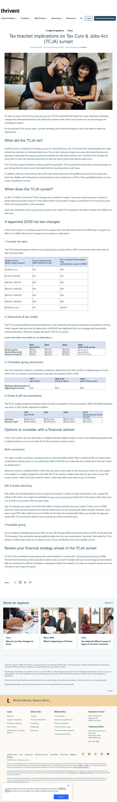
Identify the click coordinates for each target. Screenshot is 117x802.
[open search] (81, 18)
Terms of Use (64, 754)
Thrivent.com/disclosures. (81, 767)
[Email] (25, 582)
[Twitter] (15, 582)
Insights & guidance (55, 31)
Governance (29, 754)
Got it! (61, 797)
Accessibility (54, 754)
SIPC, (87, 765)
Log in (89, 18)
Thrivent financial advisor (88, 556)
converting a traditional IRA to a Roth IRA (42, 458)
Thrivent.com (74, 773)
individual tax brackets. (54, 249)
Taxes (70, 31)
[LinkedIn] (20, 582)
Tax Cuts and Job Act (41, 116)
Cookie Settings (12, 754)
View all (108, 603)
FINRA (80, 765)
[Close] (68, 785)
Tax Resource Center (41, 754)
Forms (21, 754)
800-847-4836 (93, 741)
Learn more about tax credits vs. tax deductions (28, 337)
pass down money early (61, 497)
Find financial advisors (105, 18)
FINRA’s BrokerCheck (86, 773)
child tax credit (35, 155)
